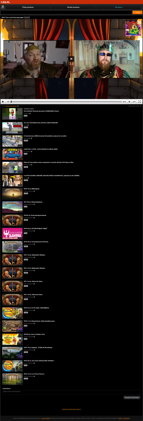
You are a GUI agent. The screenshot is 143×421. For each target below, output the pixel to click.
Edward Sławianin (11, 106)
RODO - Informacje (124, 418)
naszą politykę (45, 418)
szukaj (137, 12)
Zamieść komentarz (132, 398)
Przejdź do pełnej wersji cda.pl (71, 409)
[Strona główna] (5, 2)
